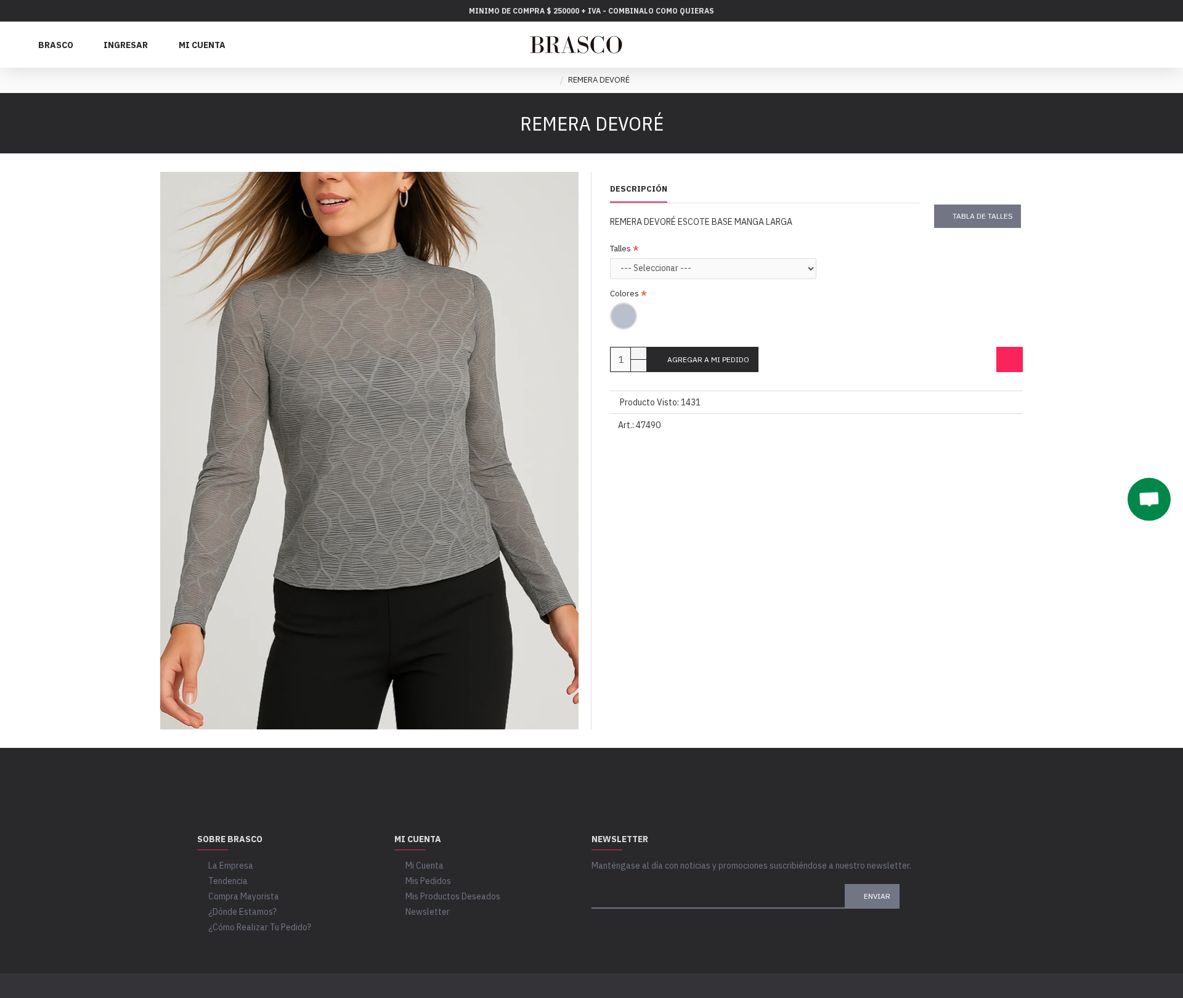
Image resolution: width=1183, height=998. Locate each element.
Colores (624, 293)
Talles (620, 248)
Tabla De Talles (983, 216)
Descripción (638, 189)
